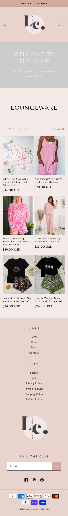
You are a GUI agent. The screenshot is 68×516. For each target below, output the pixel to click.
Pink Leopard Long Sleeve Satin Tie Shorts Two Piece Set (16, 241)
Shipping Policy (34, 394)
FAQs (34, 378)
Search (34, 372)
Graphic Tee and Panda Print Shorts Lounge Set (48, 299)
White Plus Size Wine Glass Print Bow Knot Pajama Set (15, 181)
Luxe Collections (32, 509)
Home (34, 336)
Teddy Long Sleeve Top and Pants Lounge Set (47, 240)
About (34, 342)
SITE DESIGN (45, 509)
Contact (34, 352)
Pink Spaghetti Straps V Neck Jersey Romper (48, 180)
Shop (34, 347)
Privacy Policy (34, 383)
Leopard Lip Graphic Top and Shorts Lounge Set (17, 299)
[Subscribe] (56, 466)
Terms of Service (34, 388)
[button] (5, 24)
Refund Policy (34, 399)
